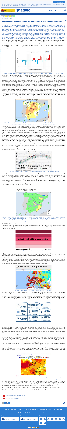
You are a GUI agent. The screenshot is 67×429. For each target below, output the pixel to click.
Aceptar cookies (59, 2)
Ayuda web (52, 413)
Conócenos (21, 13)
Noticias (7, 18)
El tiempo (4, 13)
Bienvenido (44, 10)
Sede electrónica (61, 13)
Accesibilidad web (34, 413)
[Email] (3, 404)
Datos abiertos (52, 13)
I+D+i (26, 13)
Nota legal (23, 413)
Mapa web (14, 413)
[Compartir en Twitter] (9, 403)
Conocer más (32, 13)
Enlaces (44, 413)
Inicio (3, 18)
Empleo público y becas (41, 13)
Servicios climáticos (12, 13)
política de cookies (34, 5)
